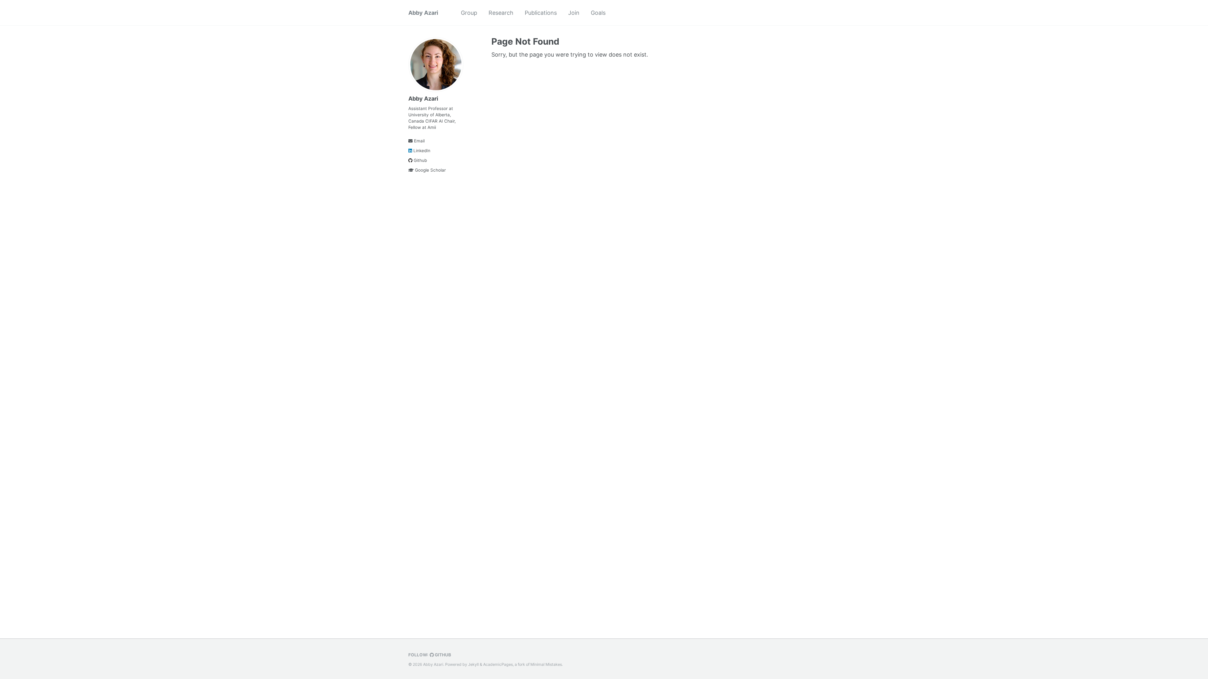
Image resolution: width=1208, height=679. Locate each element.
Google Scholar (430, 170)
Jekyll (473, 664)
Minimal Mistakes (546, 664)
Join (573, 12)
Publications (541, 12)
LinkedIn (421, 150)
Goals (598, 12)
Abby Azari (423, 12)
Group (469, 12)
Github (419, 160)
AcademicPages (498, 664)
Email (419, 140)
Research (501, 12)
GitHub (442, 654)
